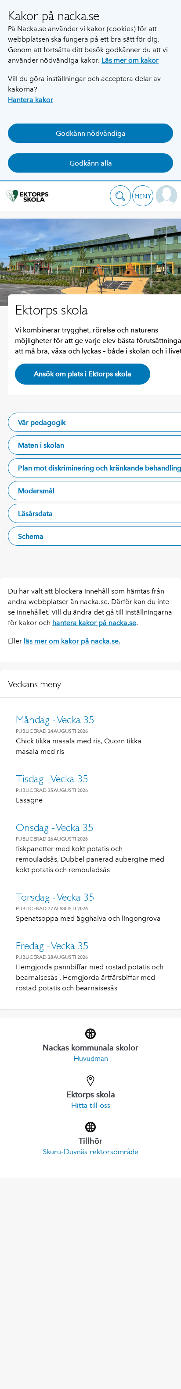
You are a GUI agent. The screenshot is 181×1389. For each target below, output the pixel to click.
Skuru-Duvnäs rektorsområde (90, 1151)
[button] (120, 195)
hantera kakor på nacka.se (94, 623)
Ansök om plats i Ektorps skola (82, 374)
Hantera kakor (30, 99)
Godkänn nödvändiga (91, 133)
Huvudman (90, 1058)
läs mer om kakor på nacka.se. (72, 641)
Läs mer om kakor (130, 60)
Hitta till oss (90, 1105)
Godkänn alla (90, 163)
